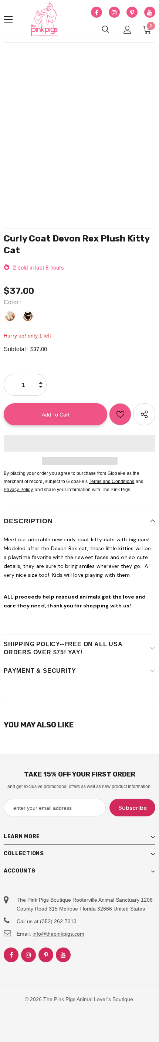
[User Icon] (127, 30)
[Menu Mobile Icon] (8, 19)
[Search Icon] (105, 29)
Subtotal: (16, 349)
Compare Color (127, 163)
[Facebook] (96, 12)
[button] (79, 443)
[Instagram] (114, 12)
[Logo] (44, 19)
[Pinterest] (132, 12)
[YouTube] (149, 12)
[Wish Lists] (120, 414)
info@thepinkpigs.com (58, 934)
